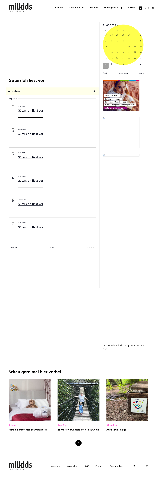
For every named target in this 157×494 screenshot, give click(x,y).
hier (104, 348)
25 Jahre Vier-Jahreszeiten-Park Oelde (78, 429)
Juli (106, 73)
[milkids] (24, 7)
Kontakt (99, 466)
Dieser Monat (123, 73)
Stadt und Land (76, 7)
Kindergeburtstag (113, 7)
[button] (5, 488)
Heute (52, 247)
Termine (94, 7)
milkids (131, 7)
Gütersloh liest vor (30, 110)
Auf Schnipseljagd (116, 429)
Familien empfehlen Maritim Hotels (28, 429)
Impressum (55, 466)
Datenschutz (72, 466)
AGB (87, 466)
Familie (59, 7)
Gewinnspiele (116, 466)
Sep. (140, 73)
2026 (140, 8)
